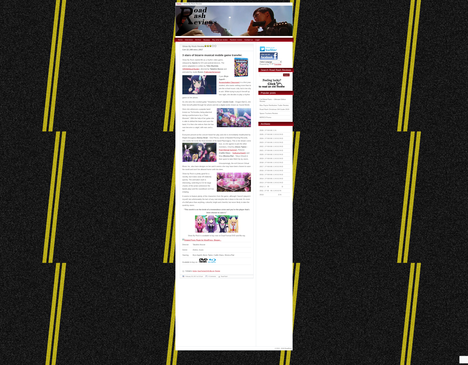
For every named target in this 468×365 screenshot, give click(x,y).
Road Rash (224, 276)
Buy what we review (220, 40)
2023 (261, 142)
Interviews (189, 40)
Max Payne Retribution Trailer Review (274, 105)
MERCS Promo (265, 117)
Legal (257, 40)
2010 (261, 195)
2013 (261, 183)
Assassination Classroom (229, 82)
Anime (195, 271)
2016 (261, 170)
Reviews (206, 40)
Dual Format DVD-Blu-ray (206, 271)
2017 (261, 166)
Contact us (248, 40)
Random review (236, 40)
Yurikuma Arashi (238, 153)
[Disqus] (217, 313)
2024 (261, 138)
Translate (277, 64)
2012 (261, 187)
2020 (261, 154)
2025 (261, 134)
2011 (261, 191)
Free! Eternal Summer (228, 150)
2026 (261, 130)
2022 (261, 146)
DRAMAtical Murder (191, 69)
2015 (261, 175)
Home (178, 4)
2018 (261, 162)
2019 (261, 158)
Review (217, 271)
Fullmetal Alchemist (212, 72)
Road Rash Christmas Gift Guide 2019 (274, 109)
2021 (261, 150)
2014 (261, 179)
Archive (198, 40)
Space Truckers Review (269, 113)
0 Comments (212, 276)
